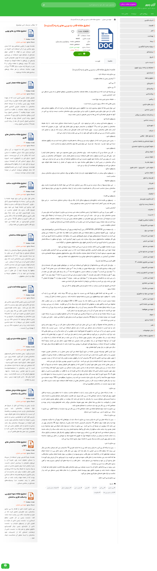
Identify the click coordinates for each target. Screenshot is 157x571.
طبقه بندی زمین (52, 488)
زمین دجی (77, 488)
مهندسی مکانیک (147, 288)
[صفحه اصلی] (115, 19)
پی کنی (102, 488)
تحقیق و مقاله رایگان (146, 336)
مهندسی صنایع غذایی (145, 252)
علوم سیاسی (149, 173)
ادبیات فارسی (149, 20)
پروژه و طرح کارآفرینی (146, 47)
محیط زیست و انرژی (146, 204)
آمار (152, 31)
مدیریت (150, 215)
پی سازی (111, 488)
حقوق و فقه (149, 78)
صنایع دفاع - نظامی (146, 136)
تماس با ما (125, 14)
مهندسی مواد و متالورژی (145, 294)
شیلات (151, 131)
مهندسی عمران (148, 257)
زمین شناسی (149, 110)
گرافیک (150, 194)
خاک (93, 488)
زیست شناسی (148, 120)
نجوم (151, 315)
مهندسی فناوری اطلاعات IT (144, 262)
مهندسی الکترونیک (146, 225)
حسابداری (150, 73)
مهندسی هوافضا (147, 309)
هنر (152, 325)
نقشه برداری (149, 320)
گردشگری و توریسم (146, 199)
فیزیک (151, 183)
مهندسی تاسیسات (147, 236)
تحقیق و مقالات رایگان (128, 4)
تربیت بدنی (149, 62)
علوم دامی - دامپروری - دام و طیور (141, 167)
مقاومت (96, 492)
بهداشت (150, 36)
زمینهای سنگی (66, 488)
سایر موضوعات (148, 330)
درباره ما (133, 14)
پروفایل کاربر (143, 14)
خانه (152, 14)
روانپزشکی (150, 89)
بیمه (151, 41)
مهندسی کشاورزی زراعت (145, 273)
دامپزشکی (150, 83)
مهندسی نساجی (148, 299)
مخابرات (150, 209)
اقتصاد (151, 26)
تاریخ (151, 57)
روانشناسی (149, 94)
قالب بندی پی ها (108, 492)
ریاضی (151, 99)
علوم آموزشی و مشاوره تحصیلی (142, 146)
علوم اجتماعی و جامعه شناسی (143, 141)
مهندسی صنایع (148, 246)
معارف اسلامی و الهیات (145, 220)
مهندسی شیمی (148, 241)
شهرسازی (150, 125)
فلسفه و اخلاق (148, 178)
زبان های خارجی (148, 104)
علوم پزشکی (149, 152)
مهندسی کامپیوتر (147, 267)
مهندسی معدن (148, 278)
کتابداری (150, 188)
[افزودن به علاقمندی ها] (72, 31)
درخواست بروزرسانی (62, 41)
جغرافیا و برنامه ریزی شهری (144, 68)
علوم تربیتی (149, 157)
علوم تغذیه (149, 162)
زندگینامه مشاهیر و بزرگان (144, 115)
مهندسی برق (149, 230)
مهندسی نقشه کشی (146, 304)
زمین (86, 488)
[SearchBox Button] (44, 4)
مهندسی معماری (147, 283)
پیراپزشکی (150, 52)
